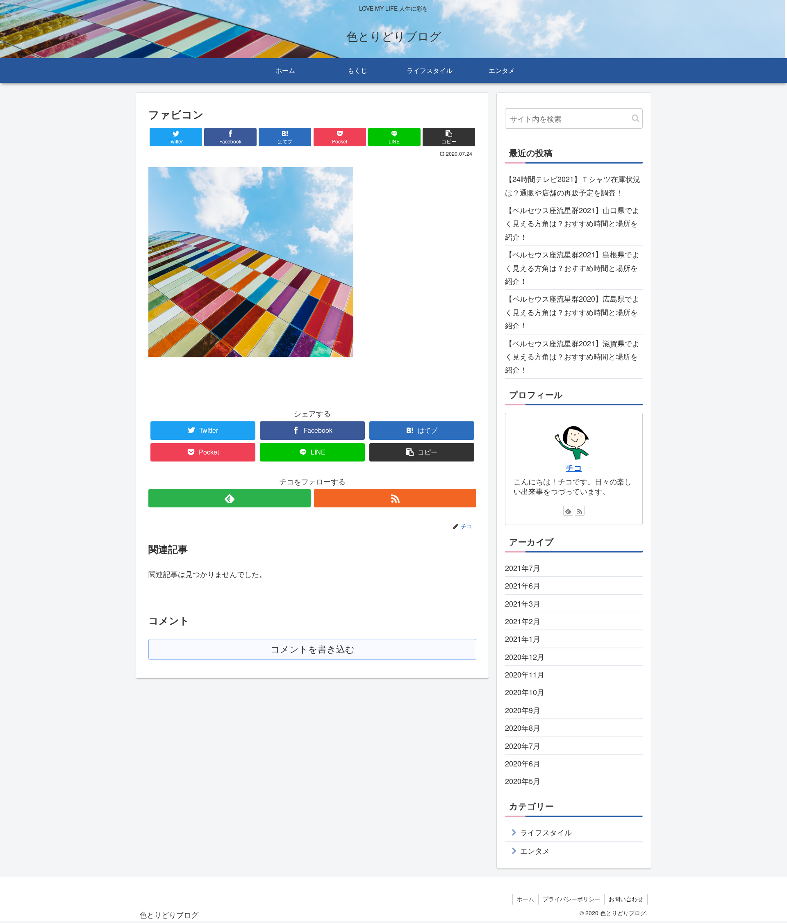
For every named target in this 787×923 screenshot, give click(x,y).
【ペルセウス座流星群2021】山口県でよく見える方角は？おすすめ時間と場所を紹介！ (572, 223)
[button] (635, 118)
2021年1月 (522, 638)
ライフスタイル (546, 832)
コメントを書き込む (313, 649)
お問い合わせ (626, 899)
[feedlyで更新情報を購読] (229, 498)
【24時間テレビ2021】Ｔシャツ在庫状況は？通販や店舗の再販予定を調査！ (572, 185)
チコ (574, 467)
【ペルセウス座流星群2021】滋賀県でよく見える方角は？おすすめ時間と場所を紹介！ (572, 356)
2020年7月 (522, 745)
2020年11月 (524, 674)
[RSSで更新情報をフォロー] (395, 498)
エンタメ (535, 850)
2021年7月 (522, 567)
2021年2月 (522, 621)
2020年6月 (522, 763)
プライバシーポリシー (571, 899)
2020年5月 (522, 780)
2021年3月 (522, 603)
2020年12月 (524, 656)
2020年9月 (522, 710)
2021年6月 (522, 585)
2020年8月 (522, 727)
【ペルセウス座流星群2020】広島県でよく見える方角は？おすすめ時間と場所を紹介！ (572, 311)
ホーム (525, 899)
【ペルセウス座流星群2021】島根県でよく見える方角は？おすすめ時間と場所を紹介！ (572, 267)
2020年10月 (524, 692)
